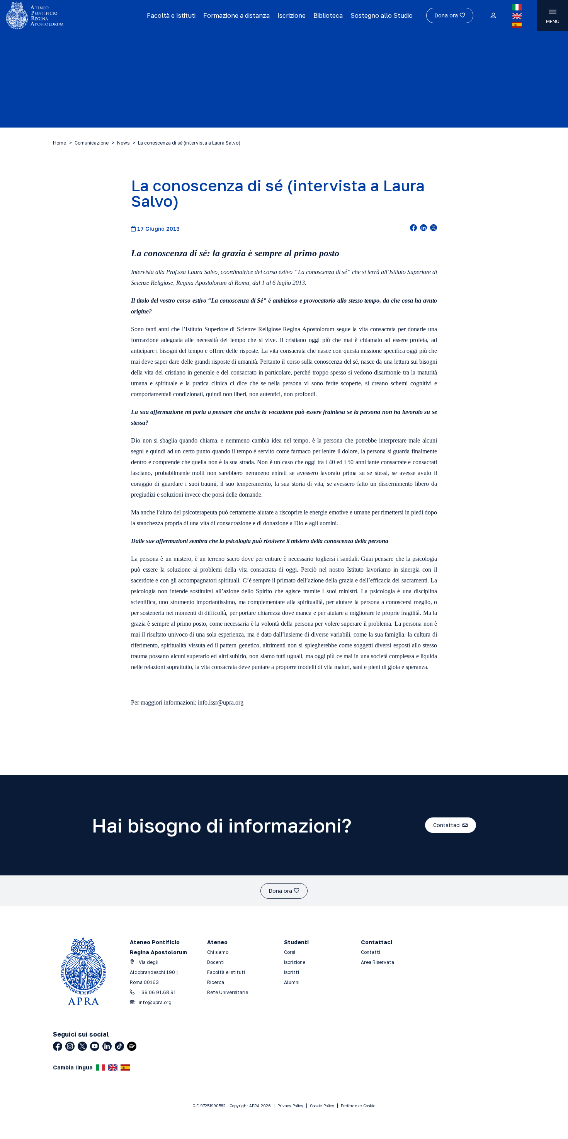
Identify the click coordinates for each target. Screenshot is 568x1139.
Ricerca (215, 982)
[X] (82, 1046)
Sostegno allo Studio (381, 15)
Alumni (291, 982)
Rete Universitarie (227, 992)
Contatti (370, 952)
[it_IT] (517, 7)
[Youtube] (94, 1046)
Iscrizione (291, 15)
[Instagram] (70, 1046)
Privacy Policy (290, 1105)
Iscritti (291, 972)
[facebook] (413, 228)
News (123, 143)
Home (59, 143)
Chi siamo (217, 952)
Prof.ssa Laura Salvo (192, 272)
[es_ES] (517, 25)
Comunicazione (92, 143)
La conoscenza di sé (322, 272)
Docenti (215, 962)
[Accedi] (493, 16)
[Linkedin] (107, 1046)
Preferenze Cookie (358, 1105)
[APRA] (70, 15)
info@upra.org (155, 1002)
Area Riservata (377, 962)
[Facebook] (57, 1046)
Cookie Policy (322, 1105)
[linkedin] (423, 228)
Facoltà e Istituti (171, 15)
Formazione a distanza (236, 15)
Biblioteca (328, 15)
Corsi (289, 952)
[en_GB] (517, 16)
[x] (433, 228)
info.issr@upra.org (220, 702)
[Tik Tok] (119, 1046)
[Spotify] (131, 1046)
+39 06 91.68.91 (157, 992)
